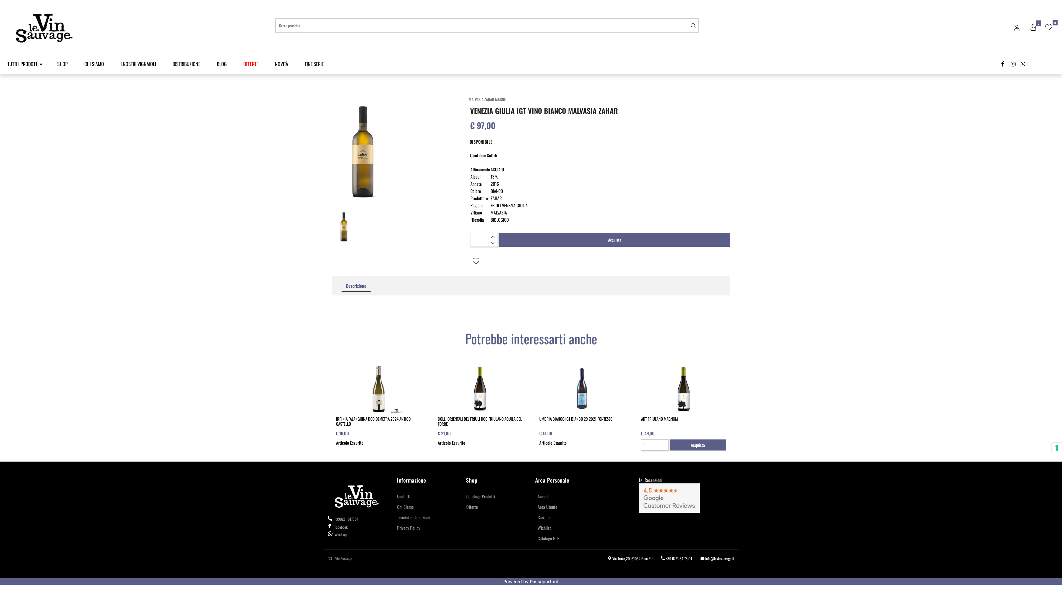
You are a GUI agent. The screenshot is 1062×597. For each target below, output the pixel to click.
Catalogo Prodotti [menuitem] (480, 496)
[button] (693, 25)
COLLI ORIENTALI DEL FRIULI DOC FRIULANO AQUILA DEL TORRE (480, 421)
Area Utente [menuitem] (547, 507)
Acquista (614, 240)
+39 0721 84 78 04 (678, 558)
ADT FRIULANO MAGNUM (659, 419)
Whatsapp (341, 534)
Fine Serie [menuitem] (314, 63)
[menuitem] (251, 64)
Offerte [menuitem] (472, 507)
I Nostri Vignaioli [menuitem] (138, 63)
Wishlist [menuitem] (544, 528)
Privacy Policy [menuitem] (408, 528)
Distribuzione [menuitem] (186, 63)
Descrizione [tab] (356, 285)
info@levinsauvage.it (719, 558)
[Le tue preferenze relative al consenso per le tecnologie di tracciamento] (1056, 447)
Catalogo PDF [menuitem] (548, 538)
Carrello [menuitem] (544, 517)
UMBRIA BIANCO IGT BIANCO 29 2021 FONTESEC (576, 419)
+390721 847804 (346, 519)
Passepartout (544, 581)
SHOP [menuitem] (62, 63)
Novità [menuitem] (281, 63)
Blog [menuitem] (222, 63)
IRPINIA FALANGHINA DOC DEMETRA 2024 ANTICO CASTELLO (373, 421)
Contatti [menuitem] (403, 496)
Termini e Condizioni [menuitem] (413, 517)
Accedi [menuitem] (543, 496)
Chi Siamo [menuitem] (94, 63)
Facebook (341, 527)
